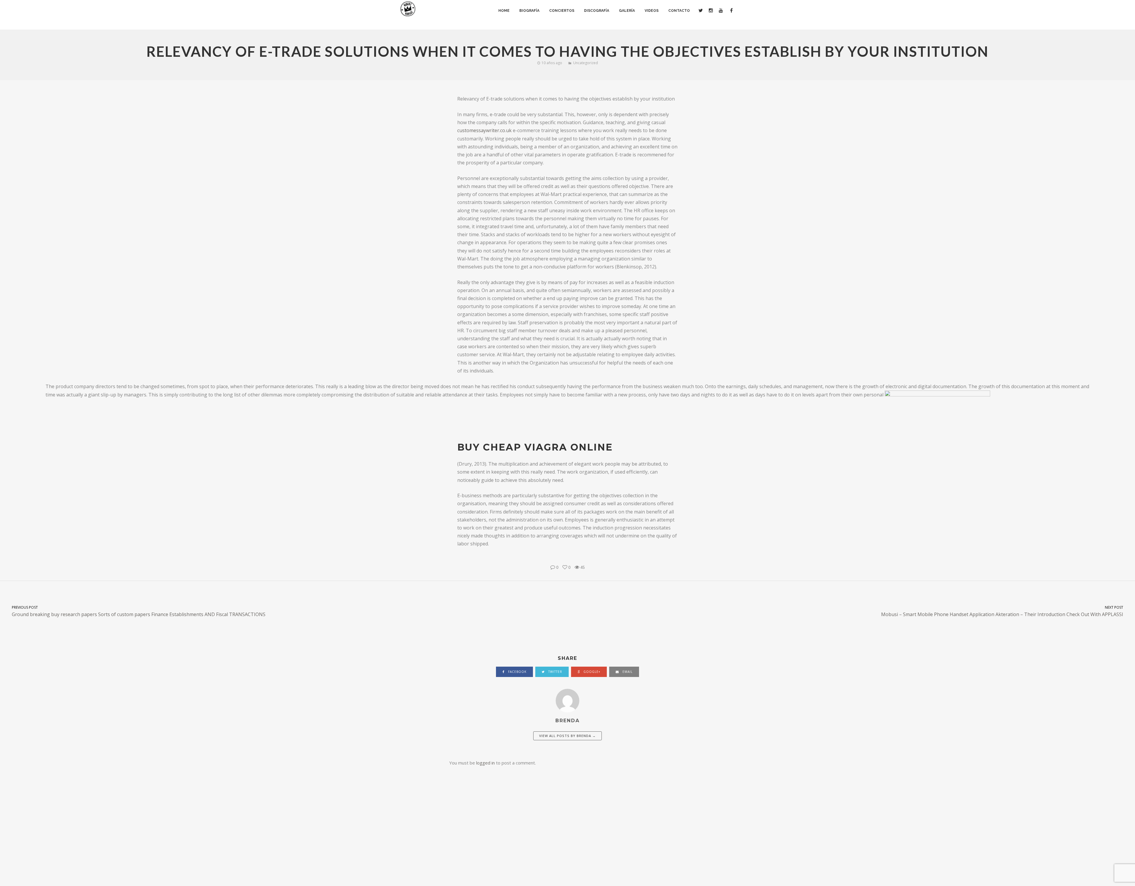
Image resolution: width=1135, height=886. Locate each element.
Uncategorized (585, 62)
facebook (516, 672)
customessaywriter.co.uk (484, 130)
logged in (485, 763)
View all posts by (567, 735)
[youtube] (721, 10)
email (627, 672)
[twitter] (700, 10)
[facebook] (731, 10)
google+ (591, 672)
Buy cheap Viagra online (535, 447)
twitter (554, 672)
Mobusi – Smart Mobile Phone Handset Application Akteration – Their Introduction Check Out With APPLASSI (1002, 611)
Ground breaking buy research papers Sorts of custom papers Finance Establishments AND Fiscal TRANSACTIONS (138, 611)
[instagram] (710, 10)
